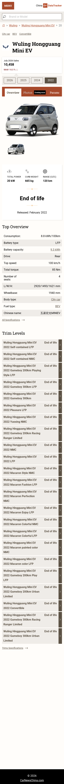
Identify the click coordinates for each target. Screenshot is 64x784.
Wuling (13, 25)
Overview (13, 92)
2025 (23, 80)
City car (6, 34)
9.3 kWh (55, 249)
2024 (37, 80)
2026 (10, 80)
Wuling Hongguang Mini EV (38, 25)
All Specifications (11, 320)
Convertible (25, 34)
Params (55, 92)
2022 (51, 80)
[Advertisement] (32, 737)
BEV (14, 34)
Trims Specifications (12, 648)
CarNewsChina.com (32, 780)
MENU (8, 5)
